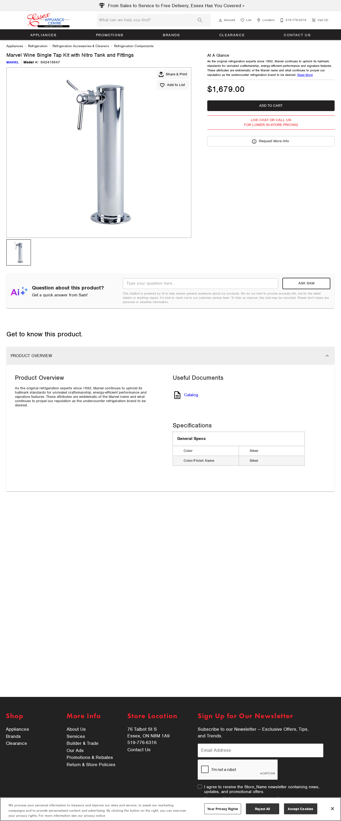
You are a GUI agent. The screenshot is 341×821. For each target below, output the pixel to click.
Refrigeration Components (133, 46)
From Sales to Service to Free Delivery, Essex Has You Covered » (175, 6)
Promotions (110, 35)
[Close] (332, 808)
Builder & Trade (83, 743)
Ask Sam (306, 283)
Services (76, 736)
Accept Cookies (300, 808)
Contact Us (297, 35)
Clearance (232, 35)
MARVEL (12, 62)
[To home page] (48, 20)
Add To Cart (270, 105)
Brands (171, 35)
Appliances (43, 35)
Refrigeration (37, 46)
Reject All (262, 808)
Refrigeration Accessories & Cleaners (80, 46)
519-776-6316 (142, 742)
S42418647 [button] (50, 62)
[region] (170, 809)
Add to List (176, 85)
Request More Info (274, 141)
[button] (220, 20)
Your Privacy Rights (222, 808)
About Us (76, 729)
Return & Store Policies (91, 764)
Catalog (191, 395)
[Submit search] (200, 20)
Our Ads (75, 750)
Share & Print (176, 74)
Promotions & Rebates (90, 757)
